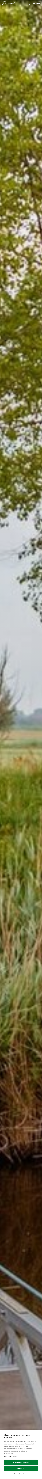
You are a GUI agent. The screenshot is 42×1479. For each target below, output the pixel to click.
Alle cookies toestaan (21, 1462)
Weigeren (21, 1468)
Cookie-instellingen (21, 1474)
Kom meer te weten (10, 1456)
